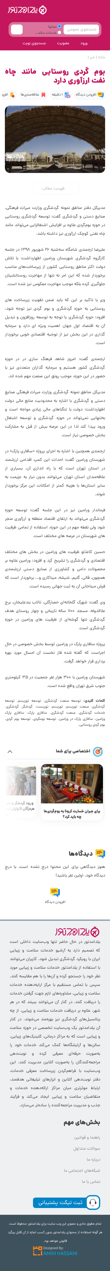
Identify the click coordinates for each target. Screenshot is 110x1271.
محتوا (52, 27)
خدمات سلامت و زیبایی (48, 33)
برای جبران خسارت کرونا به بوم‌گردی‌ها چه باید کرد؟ (72, 814)
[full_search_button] (17, 29)
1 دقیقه (57, 95)
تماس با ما (91, 1182)
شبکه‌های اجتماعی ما (82, 1171)
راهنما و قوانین (87, 1138)
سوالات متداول (86, 1149)
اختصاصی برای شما (73, 751)
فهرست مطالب (53, 189)
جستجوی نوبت (34, 43)
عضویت (63, 43)
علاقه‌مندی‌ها (30, 95)
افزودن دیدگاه (86, 95)
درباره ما (93, 1160)
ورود (83, 43)
